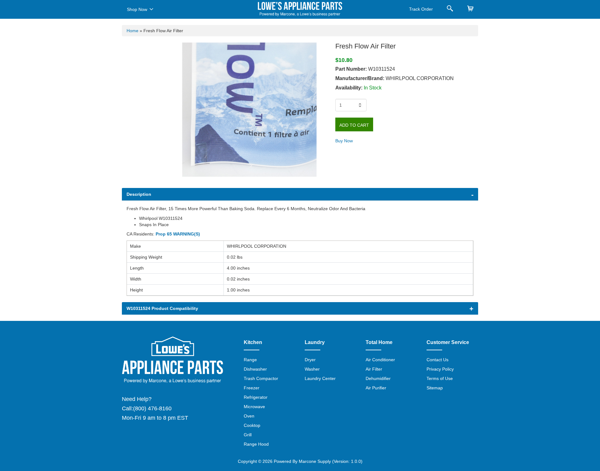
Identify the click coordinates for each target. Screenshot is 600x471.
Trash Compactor (261, 378)
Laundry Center (320, 378)
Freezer (251, 387)
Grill (248, 434)
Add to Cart (354, 125)
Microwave (254, 406)
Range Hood (256, 444)
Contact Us (437, 359)
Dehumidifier (378, 378)
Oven (249, 415)
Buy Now (344, 140)
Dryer (310, 359)
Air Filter (374, 369)
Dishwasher (255, 369)
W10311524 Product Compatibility (162, 308)
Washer (312, 369)
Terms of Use (440, 378)
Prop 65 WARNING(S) (178, 233)
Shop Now (137, 9)
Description (139, 194)
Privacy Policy (440, 369)
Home (132, 30)
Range (250, 359)
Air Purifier (376, 387)
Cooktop (252, 425)
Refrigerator (256, 397)
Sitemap (435, 387)
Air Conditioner (380, 359)
